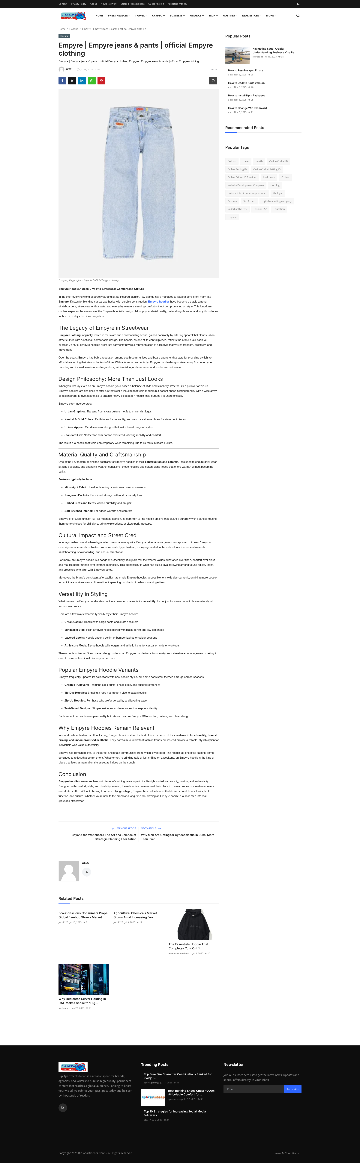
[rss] (62, 1107)
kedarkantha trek (237, 209)
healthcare (269, 177)
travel (246, 161)
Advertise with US (177, 3)
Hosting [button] (229, 15)
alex (230, 74)
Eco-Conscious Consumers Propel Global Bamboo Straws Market (83, 915)
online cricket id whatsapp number (247, 193)
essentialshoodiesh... (180, 953)
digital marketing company (277, 201)
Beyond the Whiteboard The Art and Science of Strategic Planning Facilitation (104, 837)
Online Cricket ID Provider (242, 177)
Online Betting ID (237, 169)
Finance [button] (195, 15)
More (270, 15)
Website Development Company (246, 185)
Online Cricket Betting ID (266, 169)
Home (99, 15)
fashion (232, 161)
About (93, 3)
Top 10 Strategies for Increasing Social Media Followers (175, 1113)
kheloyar (278, 193)
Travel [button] (140, 15)
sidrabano (258, 56)
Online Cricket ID (278, 161)
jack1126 (63, 922)
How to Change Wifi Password (247, 108)
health (259, 161)
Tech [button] (212, 15)
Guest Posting (156, 3)
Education (279, 209)
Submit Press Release (133, 3)
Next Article (148, 828)
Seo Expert (249, 201)
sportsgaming (151, 1082)
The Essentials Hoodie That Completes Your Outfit (188, 946)
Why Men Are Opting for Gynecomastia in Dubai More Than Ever (177, 837)
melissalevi (64, 1008)
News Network (109, 3)
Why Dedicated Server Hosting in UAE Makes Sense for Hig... (82, 1001)
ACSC (85, 863)
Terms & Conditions (286, 1153)
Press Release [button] (118, 15)
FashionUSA (260, 209)
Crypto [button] (157, 15)
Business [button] (176, 15)
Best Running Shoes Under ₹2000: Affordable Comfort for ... (191, 1092)
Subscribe (292, 1089)
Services (232, 201)
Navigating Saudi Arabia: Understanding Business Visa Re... (274, 50)
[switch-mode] (299, 4)
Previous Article (126, 828)
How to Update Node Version (246, 82)
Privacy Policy (78, 3)
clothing (275, 185)
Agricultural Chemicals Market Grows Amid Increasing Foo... (135, 915)
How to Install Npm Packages (246, 95)
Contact (62, 3)
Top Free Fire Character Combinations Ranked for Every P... (178, 1076)
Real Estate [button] (250, 15)
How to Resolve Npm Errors (245, 70)
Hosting (73, 29)
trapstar (232, 217)
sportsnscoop (175, 1099)
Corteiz (285, 177)
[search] (298, 15)
